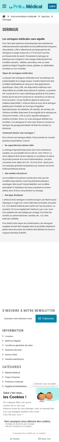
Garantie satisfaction (14, 359)
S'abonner (48, 318)
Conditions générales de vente (19, 345)
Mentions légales (13, 341)
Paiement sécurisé (13, 350)
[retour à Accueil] (3, 16)
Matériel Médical (12, 372)
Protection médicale (14, 382)
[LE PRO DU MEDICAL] (26, 6)
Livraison (9, 336)
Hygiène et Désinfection (16, 386)
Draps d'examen (12, 377)
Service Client (11, 354)
